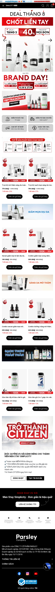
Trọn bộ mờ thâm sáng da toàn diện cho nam (14, 185)
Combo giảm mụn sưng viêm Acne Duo (39, 256)
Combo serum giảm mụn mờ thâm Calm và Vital (12, 327)
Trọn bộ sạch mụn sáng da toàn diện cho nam (40, 185)
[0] (52, 5)
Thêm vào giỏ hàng (14, 196)
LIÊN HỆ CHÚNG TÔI (27, 504)
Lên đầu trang (47, 591)
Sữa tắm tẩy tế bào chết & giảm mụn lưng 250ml (14, 397)
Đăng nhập (18, 478)
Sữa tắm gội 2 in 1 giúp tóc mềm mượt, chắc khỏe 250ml (40, 397)
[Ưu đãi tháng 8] (27, 40)
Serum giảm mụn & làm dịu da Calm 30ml (13, 256)
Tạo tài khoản (35, 478)
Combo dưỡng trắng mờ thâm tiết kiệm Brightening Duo (39, 327)
